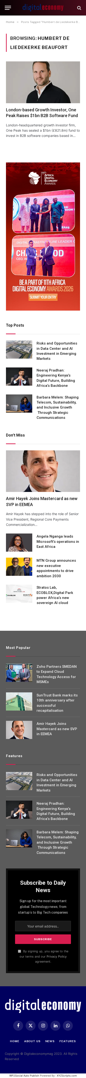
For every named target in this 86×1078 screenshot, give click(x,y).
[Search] (78, 7)
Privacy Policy (57, 956)
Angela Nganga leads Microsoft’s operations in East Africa (58, 541)
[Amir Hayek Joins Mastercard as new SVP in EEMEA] (43, 471)
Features (67, 1041)
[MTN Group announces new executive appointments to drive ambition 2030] (19, 567)
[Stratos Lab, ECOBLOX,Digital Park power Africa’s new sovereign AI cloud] (19, 594)
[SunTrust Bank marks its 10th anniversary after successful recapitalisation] (19, 701)
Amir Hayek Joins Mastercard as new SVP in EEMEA (57, 729)
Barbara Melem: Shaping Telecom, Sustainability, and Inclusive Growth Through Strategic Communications (58, 407)
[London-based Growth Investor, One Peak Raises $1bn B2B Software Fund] (43, 82)
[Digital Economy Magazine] (43, 8)
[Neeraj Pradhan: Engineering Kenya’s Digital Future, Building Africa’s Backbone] (19, 376)
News (50, 1041)
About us (32, 1041)
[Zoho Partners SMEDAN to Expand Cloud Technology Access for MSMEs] (19, 673)
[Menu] (8, 7)
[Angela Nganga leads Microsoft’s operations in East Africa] (19, 543)
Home (14, 1041)
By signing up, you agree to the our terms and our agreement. (44, 956)
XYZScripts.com (67, 1075)
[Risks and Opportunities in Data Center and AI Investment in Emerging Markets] (19, 349)
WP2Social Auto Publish (24, 1075)
